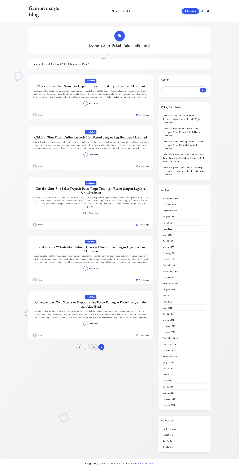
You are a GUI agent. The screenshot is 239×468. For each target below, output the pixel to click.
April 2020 (168, 386)
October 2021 (169, 277)
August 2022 (169, 216)
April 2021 (168, 313)
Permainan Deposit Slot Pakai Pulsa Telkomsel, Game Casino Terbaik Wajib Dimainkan (181, 119)
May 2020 (167, 380)
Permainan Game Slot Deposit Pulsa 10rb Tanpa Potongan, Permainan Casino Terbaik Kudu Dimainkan (183, 158)
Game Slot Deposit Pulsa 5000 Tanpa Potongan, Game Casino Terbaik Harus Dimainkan (181, 132)
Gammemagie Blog (43, 11)
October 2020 (169, 350)
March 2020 (168, 392)
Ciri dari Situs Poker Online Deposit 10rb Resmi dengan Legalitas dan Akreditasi (90, 137)
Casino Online (169, 428)
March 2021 (168, 319)
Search (165, 79)
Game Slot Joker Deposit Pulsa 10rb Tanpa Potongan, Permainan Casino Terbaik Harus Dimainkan (183, 171)
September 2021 (170, 283)
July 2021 (167, 295)
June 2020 (167, 374)
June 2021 (167, 301)
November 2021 (170, 271)
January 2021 (169, 332)
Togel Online (169, 447)
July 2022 (167, 222)
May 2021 (167, 307)
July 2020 (167, 368)
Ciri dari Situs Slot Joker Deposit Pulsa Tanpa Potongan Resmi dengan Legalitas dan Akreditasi (90, 190)
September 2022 (170, 210)
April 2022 (168, 240)
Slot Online (168, 441)
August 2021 (169, 289)
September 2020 (170, 356)
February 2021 (170, 325)
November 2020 (170, 344)
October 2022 (169, 204)
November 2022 (170, 198)
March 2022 (168, 246)
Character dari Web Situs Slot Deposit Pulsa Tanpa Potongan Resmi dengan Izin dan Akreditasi (90, 304)
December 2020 (170, 338)
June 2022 (167, 228)
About (115, 11)
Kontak (127, 11)
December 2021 (170, 265)
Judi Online (90, 81)
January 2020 (169, 404)
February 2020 (170, 398)
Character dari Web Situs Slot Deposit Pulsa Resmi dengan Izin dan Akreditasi (90, 86)
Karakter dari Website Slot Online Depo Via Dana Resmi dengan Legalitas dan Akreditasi (91, 249)
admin (40, 115)
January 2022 (169, 259)
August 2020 (169, 362)
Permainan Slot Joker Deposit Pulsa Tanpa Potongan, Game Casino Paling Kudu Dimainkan (183, 145)
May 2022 (167, 234)
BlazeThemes (146, 463)
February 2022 (170, 253)
